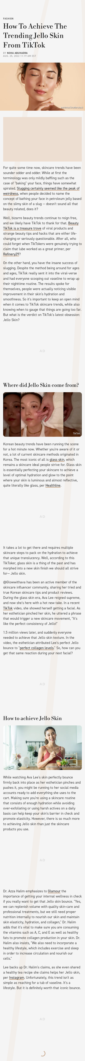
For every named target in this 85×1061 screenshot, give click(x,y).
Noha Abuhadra (17, 53)
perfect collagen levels (37, 648)
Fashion (8, 18)
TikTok (76, 433)
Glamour (54, 891)
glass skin (57, 459)
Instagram (16, 977)
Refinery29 (11, 254)
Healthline (52, 485)
